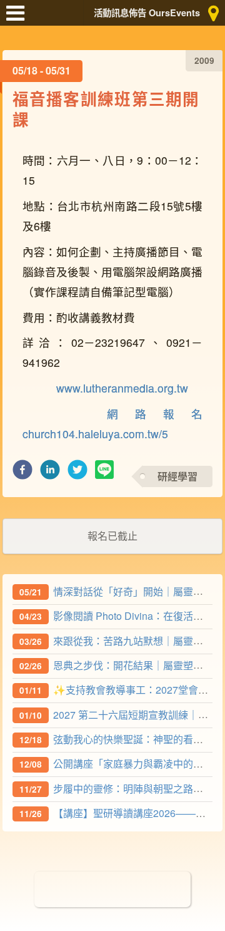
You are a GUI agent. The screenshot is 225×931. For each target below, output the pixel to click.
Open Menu (18, 19)
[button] (22, 473)
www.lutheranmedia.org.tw (122, 388)
